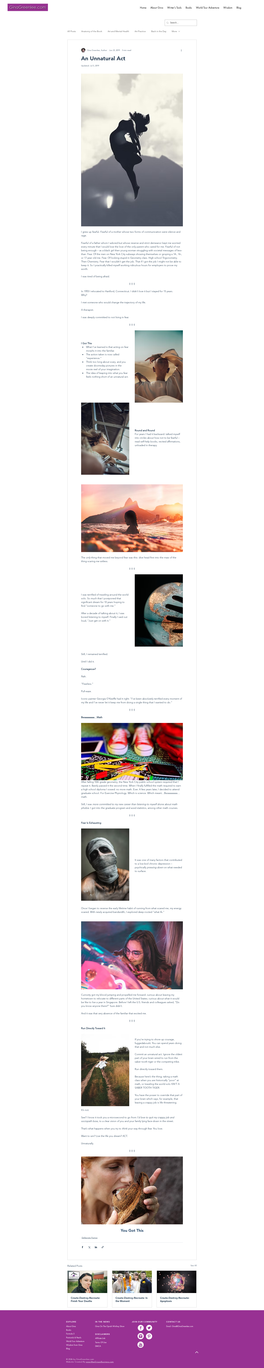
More (174, 31)
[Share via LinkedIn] (96, 1247)
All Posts (71, 31)
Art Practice (140, 31)
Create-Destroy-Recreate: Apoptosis (174, 1299)
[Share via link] (102, 1247)
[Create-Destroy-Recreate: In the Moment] (132, 1282)
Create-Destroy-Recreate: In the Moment (132, 1299)
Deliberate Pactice (89, 1237)
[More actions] (181, 50)
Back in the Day (158, 31)
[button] (174, 7)
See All (194, 1265)
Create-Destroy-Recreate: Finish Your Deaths (85, 1299)
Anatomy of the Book (91, 31)
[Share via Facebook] (82, 1247)
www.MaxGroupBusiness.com (100, 1362)
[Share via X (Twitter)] (89, 1247)
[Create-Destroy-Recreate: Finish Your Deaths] (87, 1282)
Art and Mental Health (118, 31)
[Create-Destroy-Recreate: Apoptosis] (176, 1282)
